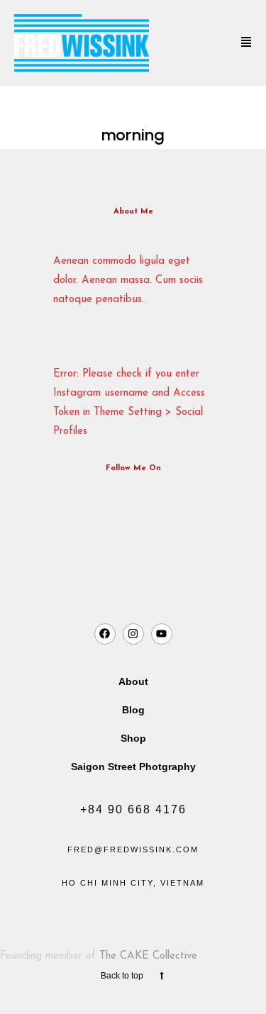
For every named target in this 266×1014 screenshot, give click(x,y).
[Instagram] (133, 634)
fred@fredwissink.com (133, 849)
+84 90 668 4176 (133, 809)
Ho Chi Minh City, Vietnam (133, 883)
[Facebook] (105, 634)
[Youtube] (161, 634)
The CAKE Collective (148, 956)
